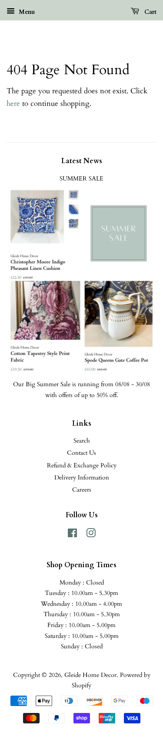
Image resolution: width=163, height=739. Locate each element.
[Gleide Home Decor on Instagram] (91, 535)
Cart (149, 12)
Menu (26, 12)
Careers (81, 490)
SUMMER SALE (81, 178)
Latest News (81, 161)
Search (81, 441)
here (13, 103)
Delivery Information (81, 477)
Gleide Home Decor (90, 675)
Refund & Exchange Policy (81, 465)
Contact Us (81, 453)
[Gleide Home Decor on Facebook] (72, 535)
